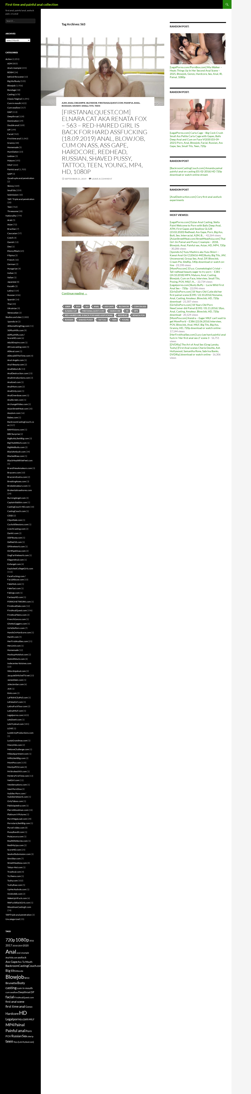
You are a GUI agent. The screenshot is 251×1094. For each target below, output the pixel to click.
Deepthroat (13, 116)
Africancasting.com (16, 346)
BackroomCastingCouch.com (24, 965)
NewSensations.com (17, 784)
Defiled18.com (14, 542)
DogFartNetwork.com (18, 555)
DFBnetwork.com (16, 546)
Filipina (11, 255)
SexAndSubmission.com (19, 854)
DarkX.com (12, 533)
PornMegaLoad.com (17, 818)
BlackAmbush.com (16, 451)
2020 (26, 945)
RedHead (122, 315)
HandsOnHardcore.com (19, 632)
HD (127, 311)
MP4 (136, 311)
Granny (11, 143)
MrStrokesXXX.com (17, 771)
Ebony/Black (13, 251)
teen (114, 319)
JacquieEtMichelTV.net (18, 675)
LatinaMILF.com (15, 710)
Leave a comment (102, 178)
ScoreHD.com (14, 849)
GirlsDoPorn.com (15, 628)
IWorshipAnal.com (16, 671)
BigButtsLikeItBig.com (18, 438)
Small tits (88, 105)
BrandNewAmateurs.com (19, 468)
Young (125, 319)
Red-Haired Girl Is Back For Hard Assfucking (89, 315)
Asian (10, 224)
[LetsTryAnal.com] (26, 1042)
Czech (10, 237)
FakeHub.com (14, 584)
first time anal (15, 1006)
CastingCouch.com (16, 511)
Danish (10, 242)
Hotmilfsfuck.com (16, 659)
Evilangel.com (14, 564)
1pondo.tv (12, 321)
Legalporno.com (15, 715)
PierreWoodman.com (17, 810)
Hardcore (115, 311)
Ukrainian (12, 308)
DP (8, 129)
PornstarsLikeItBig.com (18, 823)
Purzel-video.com (15, 827)
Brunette (11, 983)
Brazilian (11, 229)
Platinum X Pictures (16, 814)
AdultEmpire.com (15, 342)
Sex (24, 1036)
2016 (31, 940)
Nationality (11, 215)
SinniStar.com (14, 858)
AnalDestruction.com (17, 373)
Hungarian (12, 268)
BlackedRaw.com (15, 456)
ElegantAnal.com (15, 559)
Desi (9, 246)
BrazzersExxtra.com (17, 477)
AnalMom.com (14, 386)
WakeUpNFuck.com (17, 898)
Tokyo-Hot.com (14, 867)
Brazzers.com (14, 472)
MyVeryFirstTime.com (18, 775)
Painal (19, 1024)
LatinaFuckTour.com (17, 706)
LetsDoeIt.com (14, 719)
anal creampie (23, 953)
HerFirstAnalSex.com (17, 641)
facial (10, 997)
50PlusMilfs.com (15, 330)
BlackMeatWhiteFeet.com (20, 460)
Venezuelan (13, 312)
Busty (21, 983)
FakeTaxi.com (14, 588)
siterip (30, 1036)
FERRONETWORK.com (19, 601)
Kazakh (11, 286)
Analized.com (14, 382)
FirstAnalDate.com (16, 606)
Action (9, 59)
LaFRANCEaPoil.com (17, 697)
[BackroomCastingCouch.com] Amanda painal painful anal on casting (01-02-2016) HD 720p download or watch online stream (196, 171)
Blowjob (91, 102)
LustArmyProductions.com (20, 732)
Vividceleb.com (14, 893)
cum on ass (140, 306)
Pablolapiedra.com (16, 805)
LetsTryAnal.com (15, 724)
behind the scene (15, 76)
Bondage (11, 90)
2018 (15, 945)
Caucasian (12, 233)
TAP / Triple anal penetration (20, 199)
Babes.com (12, 417)
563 (87, 306)
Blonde (19, 971)
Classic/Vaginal (14, 98)
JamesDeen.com (15, 679)
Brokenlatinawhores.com (19, 490)
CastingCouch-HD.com (18, 506)
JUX (9, 688)
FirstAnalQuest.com (110, 102)
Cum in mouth (14, 103)
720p (10, 939)
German (11, 264)
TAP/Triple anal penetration (19, 914)
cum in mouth (25, 988)
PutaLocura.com (15, 836)
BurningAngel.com (16, 498)
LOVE (10, 728)
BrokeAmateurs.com (17, 485)
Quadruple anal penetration (20, 178)
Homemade (13, 147)
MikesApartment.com (17, 753)
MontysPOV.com (15, 767)
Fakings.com (13, 592)
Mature (11, 160)
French (10, 259)
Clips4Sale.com (14, 520)
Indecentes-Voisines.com (19, 663)
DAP (9, 112)
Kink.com (12, 693)
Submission (12, 194)
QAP (9, 173)
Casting (11, 94)
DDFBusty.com (14, 537)
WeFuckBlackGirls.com (18, 902)
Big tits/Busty (13, 81)
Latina (10, 290)
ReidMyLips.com (15, 845)
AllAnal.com (13, 351)
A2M (64, 102)
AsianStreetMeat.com (17, 408)
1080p (68, 306)
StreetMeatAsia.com (17, 863)
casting (11, 988)
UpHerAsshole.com (16, 889)
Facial (10, 134)
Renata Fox (138, 315)
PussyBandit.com (15, 832)
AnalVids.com (11, 957)
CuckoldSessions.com (17, 524)
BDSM (10, 72)
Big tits (11, 970)
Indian (10, 273)
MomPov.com (14, 762)
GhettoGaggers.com (17, 623)
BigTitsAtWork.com (16, 442)
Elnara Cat (71, 311)
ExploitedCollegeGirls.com (20, 568)
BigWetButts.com (15, 447)
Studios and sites (13, 317)
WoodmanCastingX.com (19, 907)
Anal (96, 306)
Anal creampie (76, 102)
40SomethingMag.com (18, 326)
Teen (97, 105)
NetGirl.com (13, 780)
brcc (27, 977)
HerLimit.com (14, 645)
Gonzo (29, 1006)
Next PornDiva (14, 789)
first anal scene (15, 1001)
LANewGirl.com (15, 702)
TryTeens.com (14, 876)
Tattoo (102, 319)
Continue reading (74, 293)
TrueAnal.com (14, 871)
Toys (16, 1042)
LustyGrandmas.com (17, 740)
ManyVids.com (14, 745)
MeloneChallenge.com (18, 749)
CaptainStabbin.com (17, 502)
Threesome (12, 211)
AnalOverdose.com (16, 395)
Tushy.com (12, 880)
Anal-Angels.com (15, 360)
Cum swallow (13, 107)
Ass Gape (109, 306)
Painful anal (132, 102)
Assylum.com (13, 413)
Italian (10, 277)
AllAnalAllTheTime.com (18, 355)
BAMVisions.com (15, 429)
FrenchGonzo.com (16, 619)
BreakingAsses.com (16, 481)
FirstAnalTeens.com (16, 614)
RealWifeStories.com (17, 840)
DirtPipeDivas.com (16, 550)
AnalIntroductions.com (18, 377)
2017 (9, 945)
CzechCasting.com (16, 528)
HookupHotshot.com (17, 654)
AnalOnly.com (14, 391)
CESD (10, 515)
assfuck (22, 957)
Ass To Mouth (25, 961)
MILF (9, 165)
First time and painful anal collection (32, 4)
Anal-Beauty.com (15, 364)
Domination (13, 120)
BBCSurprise (13, 434)
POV (8, 1036)
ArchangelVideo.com (17, 404)
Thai (9, 303)
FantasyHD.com (15, 597)
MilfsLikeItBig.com (16, 758)
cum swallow (12, 992)
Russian (66, 105)
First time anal (14, 138)
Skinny (76, 105)
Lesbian (11, 156)
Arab (9, 220)
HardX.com (13, 636)
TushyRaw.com (14, 885)
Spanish (11, 299)
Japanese (11, 281)
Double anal (13, 125)
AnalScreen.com (15, 399)
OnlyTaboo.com (15, 801)
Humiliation (13, 151)
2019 (78, 306)
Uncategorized (13, 919)
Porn (29, 1031)
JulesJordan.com (15, 684)
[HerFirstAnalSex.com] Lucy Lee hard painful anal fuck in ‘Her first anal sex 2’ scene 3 (198, 336)
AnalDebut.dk (14, 369)
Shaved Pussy (85, 319)
